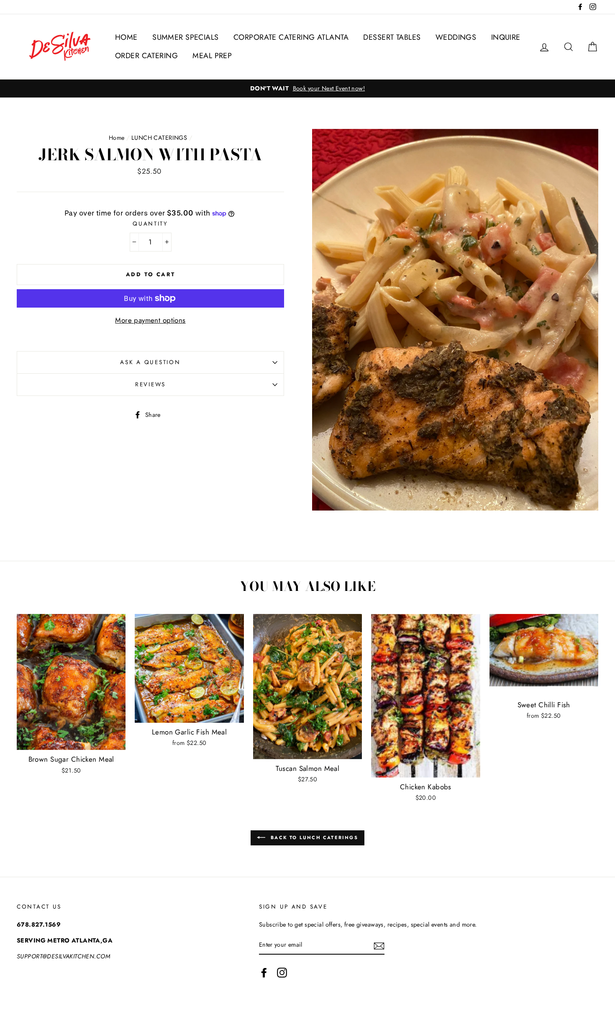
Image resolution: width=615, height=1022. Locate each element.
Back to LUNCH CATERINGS (313, 837)
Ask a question (150, 362)
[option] (307, 88)
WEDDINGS (456, 37)
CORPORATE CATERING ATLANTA (290, 37)
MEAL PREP (212, 55)
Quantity (150, 223)
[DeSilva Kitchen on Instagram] (282, 972)
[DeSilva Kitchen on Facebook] (264, 972)
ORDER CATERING (146, 55)
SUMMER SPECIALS (185, 37)
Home (117, 138)
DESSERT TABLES (391, 37)
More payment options (150, 320)
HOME (126, 37)
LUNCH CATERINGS (159, 138)
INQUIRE (505, 37)
